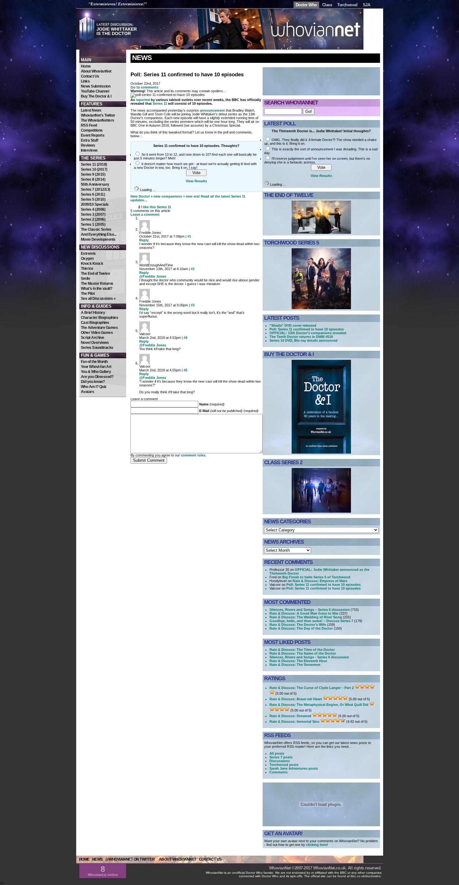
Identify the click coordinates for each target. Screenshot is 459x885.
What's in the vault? (96, 288)
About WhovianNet (96, 71)
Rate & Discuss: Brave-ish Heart (295, 699)
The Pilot (88, 293)
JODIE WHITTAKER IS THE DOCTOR (116, 31)
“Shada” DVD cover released (292, 325)
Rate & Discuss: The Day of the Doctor (301, 628)
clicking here (316, 845)
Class (327, 5)
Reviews (88, 145)
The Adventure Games (99, 327)
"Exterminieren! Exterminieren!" (117, 4)
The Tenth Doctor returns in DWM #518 (301, 337)
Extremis (88, 253)
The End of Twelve (95, 273)
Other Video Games (97, 332)
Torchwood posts (284, 765)
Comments (278, 772)
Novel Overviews (95, 342)
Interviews (89, 150)
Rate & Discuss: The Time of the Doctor (302, 649)
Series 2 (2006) (93, 219)
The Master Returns (97, 283)
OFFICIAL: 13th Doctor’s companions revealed (307, 333)
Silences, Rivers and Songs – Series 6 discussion (309, 609)
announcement (212, 110)
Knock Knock (92, 263)
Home (86, 66)
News (142, 58)
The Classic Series (96, 229)
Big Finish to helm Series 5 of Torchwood (316, 577)
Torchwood (347, 5)
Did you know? (93, 382)
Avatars (87, 392)
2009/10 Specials (95, 204)
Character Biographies (99, 317)
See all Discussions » (98, 298)
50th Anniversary (95, 184)
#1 (189, 236)
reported (143, 100)
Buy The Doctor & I (96, 96)
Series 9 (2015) (93, 174)
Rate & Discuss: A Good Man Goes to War (303, 613)
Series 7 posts (281, 757)
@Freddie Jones (152, 276)
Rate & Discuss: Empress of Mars (320, 581)
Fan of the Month (94, 362)
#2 (193, 269)
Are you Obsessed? (97, 377)
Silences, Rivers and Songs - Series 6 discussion (309, 657)
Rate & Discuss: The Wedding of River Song (305, 617)
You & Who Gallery (96, 372)
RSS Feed (89, 125)
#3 (193, 305)
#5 (185, 370)
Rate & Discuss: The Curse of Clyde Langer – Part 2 (311, 688)
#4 (185, 337)
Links (85, 81)
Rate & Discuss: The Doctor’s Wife (297, 624)
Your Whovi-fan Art (96, 367)
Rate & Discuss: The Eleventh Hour (298, 661)
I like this (148, 207)
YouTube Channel (95, 91)
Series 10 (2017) (94, 169)
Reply (144, 240)
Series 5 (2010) (93, 199)
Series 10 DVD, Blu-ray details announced (303, 340)
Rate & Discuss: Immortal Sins (294, 721)
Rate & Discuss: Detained (290, 716)
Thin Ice (87, 268)
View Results (196, 181)
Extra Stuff (89, 140)
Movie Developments (98, 239)
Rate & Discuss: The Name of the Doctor (302, 653)
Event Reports (93, 135)
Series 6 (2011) (93, 194)
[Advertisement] (102, 434)
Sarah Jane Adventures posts (293, 768)
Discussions (279, 761)
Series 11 (160, 103)
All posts (276, 753)
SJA (366, 5)
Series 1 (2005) (93, 224)
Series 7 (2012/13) (95, 189)
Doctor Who (306, 5)
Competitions (92, 130)
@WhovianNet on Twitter (130, 859)
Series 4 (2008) (93, 209)
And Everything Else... (98, 234)
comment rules (193, 455)
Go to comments (144, 87)
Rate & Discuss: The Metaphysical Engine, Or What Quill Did (318, 704)
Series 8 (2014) (93, 179)
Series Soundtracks (97, 347)
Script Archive (92, 337)
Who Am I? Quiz (93, 387)
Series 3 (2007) (93, 214)
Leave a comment (145, 214)
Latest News (91, 110)
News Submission (96, 86)
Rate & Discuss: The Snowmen (294, 664)
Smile (85, 278)
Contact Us (90, 76)
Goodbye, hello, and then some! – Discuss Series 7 (311, 621)
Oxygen (87, 258)
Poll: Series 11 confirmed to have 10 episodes (306, 329)
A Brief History (93, 312)
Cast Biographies (95, 322)
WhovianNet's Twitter (98, 115)
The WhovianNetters (97, 120)
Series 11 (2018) (94, 164)
